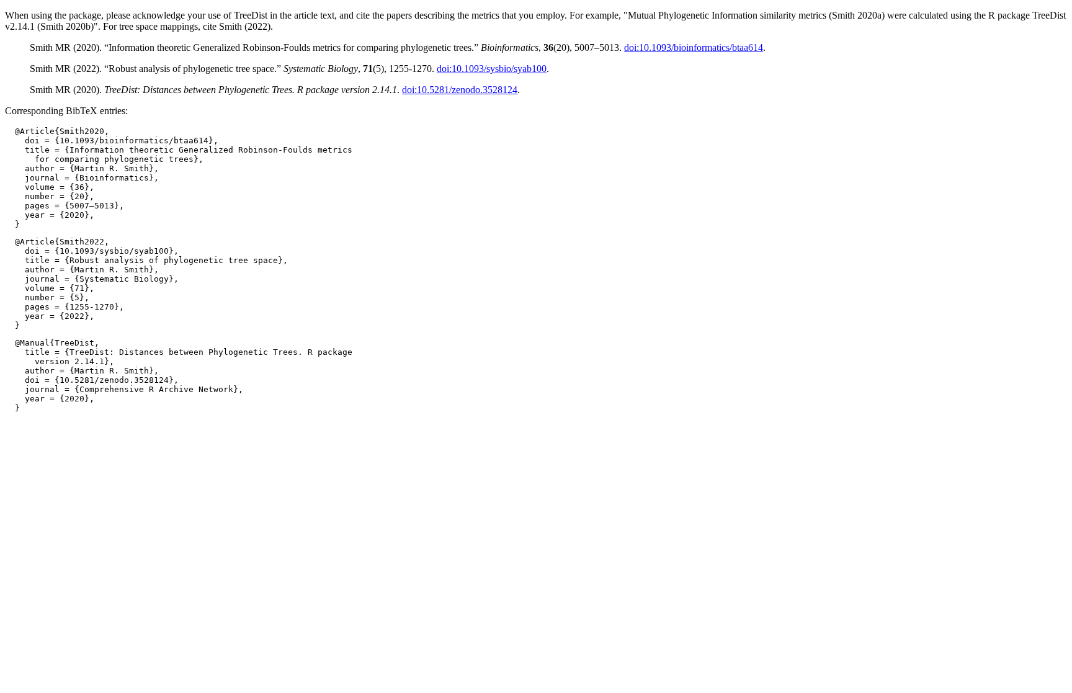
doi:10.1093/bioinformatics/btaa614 (693, 47)
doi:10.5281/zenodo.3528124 (459, 89)
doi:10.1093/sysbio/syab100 (492, 68)
